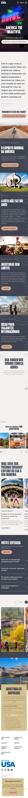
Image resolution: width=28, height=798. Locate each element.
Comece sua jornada (10, 228)
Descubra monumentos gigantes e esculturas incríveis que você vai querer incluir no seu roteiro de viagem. (12, 522)
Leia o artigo (5, 528)
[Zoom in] (26, 381)
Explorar (6, 288)
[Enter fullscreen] (26, 388)
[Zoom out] (26, 384)
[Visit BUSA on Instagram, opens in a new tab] (2, 770)
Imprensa (16, 743)
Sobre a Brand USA (5, 738)
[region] (14, 401)
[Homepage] (3, 3)
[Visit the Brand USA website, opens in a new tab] (8, 763)
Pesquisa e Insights (4, 747)
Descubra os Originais (10, 165)
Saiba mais (13, 793)
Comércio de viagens (18, 738)
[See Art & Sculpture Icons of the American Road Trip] (12, 493)
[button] (15, 602)
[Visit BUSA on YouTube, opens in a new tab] (12, 770)
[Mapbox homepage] (3, 422)
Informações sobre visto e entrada (14, 116)
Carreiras (3, 743)
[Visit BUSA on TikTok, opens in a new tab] (5, 770)
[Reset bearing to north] (26, 386)
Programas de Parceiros (18, 747)
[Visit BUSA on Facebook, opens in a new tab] (8, 770)
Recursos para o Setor (6, 753)
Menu (22, 3)
